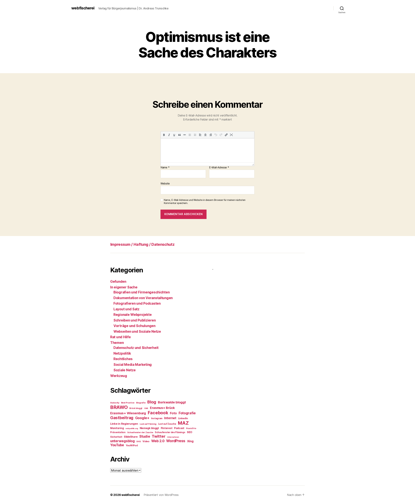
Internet (170, 418)
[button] (164, 135)
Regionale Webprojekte (132, 315)
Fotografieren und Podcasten (137, 303)
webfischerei (82, 8)
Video (145, 441)
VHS (138, 441)
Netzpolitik (122, 353)
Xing (190, 441)
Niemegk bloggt (149, 428)
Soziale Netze (124, 370)
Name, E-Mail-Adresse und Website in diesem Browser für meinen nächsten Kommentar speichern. (204, 202)
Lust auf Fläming (148, 424)
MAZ (183, 423)
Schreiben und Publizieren (134, 320)
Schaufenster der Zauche (140, 432)
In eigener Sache (123, 287)
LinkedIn (183, 418)
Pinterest (166, 428)
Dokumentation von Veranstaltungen (143, 298)
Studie (144, 436)
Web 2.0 (158, 441)
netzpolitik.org (131, 428)
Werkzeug (118, 376)
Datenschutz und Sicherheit (136, 348)
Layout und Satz (126, 309)
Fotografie (187, 413)
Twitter (158, 436)
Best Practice (128, 402)
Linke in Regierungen (124, 423)
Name (164, 167)
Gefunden (118, 281)
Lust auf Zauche (167, 424)
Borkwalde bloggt (172, 402)
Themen (117, 343)
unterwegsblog (122, 441)
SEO (189, 432)
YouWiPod (132, 445)
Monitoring (117, 428)
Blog (151, 401)
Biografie (141, 402)
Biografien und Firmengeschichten (141, 292)
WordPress (175, 441)
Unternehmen (173, 437)
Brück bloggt (135, 408)
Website (165, 183)
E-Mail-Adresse (219, 167)
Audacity (114, 402)
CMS (146, 408)
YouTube (117, 445)
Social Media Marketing (132, 365)
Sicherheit (116, 436)
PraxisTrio (191, 428)
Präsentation (117, 432)
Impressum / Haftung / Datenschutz (142, 244)
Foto (173, 413)
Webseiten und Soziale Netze (137, 331)
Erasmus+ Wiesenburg (128, 413)
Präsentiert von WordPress (161, 495)
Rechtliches (123, 359)
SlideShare (130, 436)
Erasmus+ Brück (162, 408)
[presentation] (164, 135)
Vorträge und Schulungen (134, 326)
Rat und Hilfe (120, 337)
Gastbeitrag (121, 417)
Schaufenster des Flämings (170, 432)
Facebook (158, 412)
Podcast (179, 428)
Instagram (157, 418)
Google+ (142, 418)
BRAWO (119, 407)
